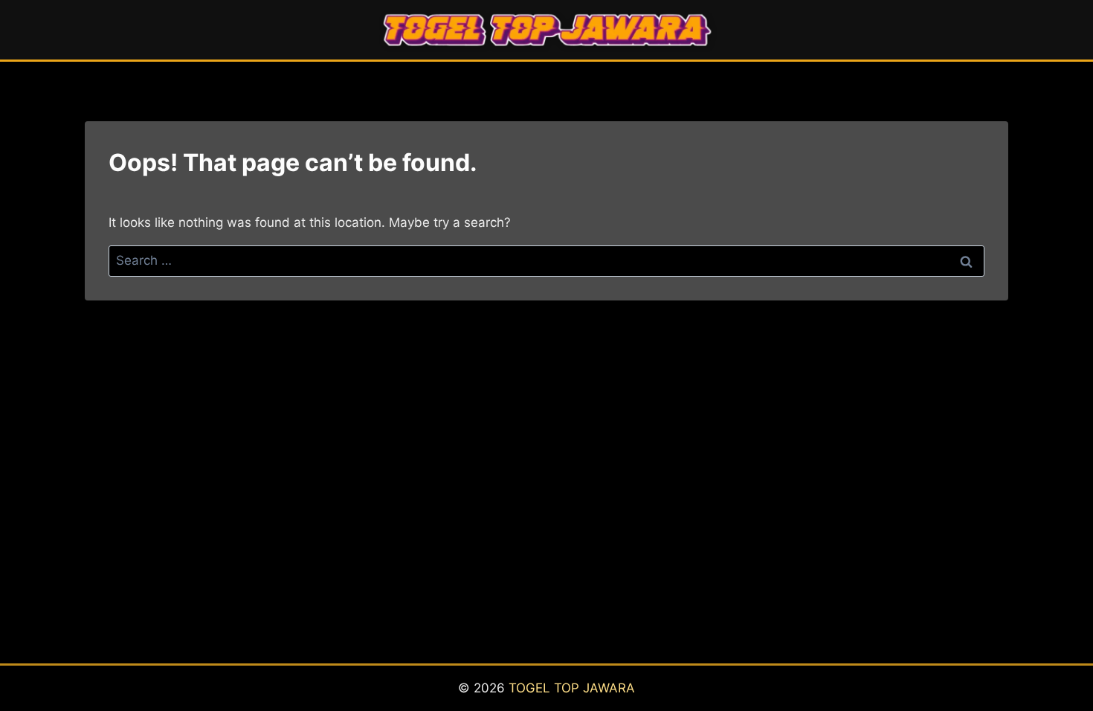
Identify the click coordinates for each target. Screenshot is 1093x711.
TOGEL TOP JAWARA (572, 688)
